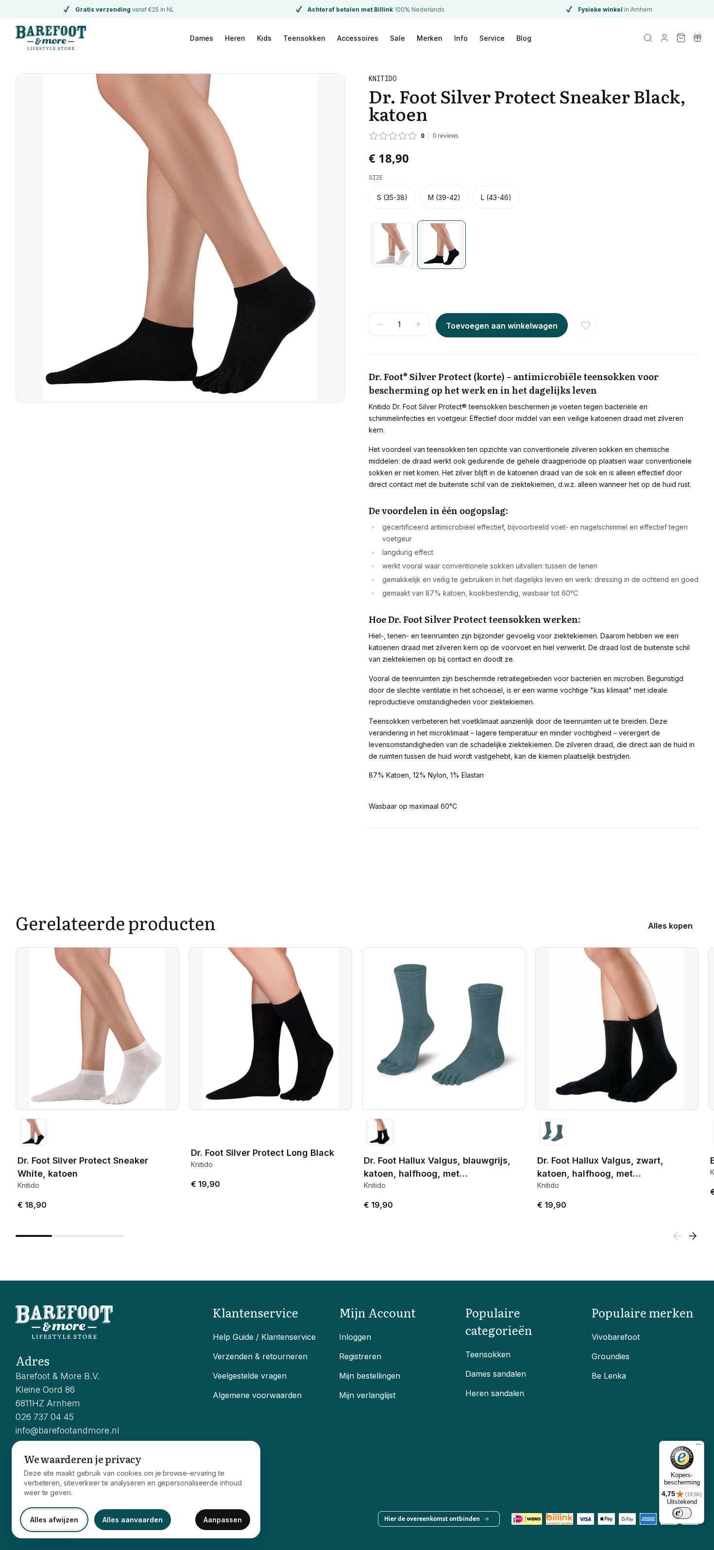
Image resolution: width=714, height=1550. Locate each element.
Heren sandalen (494, 1393)
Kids (264, 38)
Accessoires (357, 38)
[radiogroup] (533, 197)
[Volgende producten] (692, 1236)
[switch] (682, 1513)
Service (492, 38)
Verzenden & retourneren (260, 1356)
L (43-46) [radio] (496, 197)
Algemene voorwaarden (257, 1395)
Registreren (360, 1356)
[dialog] (136, 1489)
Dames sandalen (495, 1374)
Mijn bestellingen (369, 1376)
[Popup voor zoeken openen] (648, 38)
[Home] (51, 38)
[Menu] (698, 1446)
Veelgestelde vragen (250, 1376)
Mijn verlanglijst (367, 1395)
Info (461, 38)
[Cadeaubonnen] (697, 38)
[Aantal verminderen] (380, 324)
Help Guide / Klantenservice (264, 1337)
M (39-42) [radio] (444, 197)
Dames (201, 38)
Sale (397, 38)
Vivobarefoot (616, 1337)
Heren (235, 38)
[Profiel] (664, 38)
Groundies (610, 1356)
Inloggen (355, 1337)
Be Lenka (609, 1376)
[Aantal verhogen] (418, 324)
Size (376, 177)
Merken (429, 38)
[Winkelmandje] (681, 38)
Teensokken (304, 38)
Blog (523, 38)
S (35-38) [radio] (392, 197)
